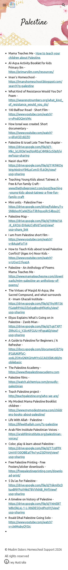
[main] (34, 23)
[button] (4, 5)
